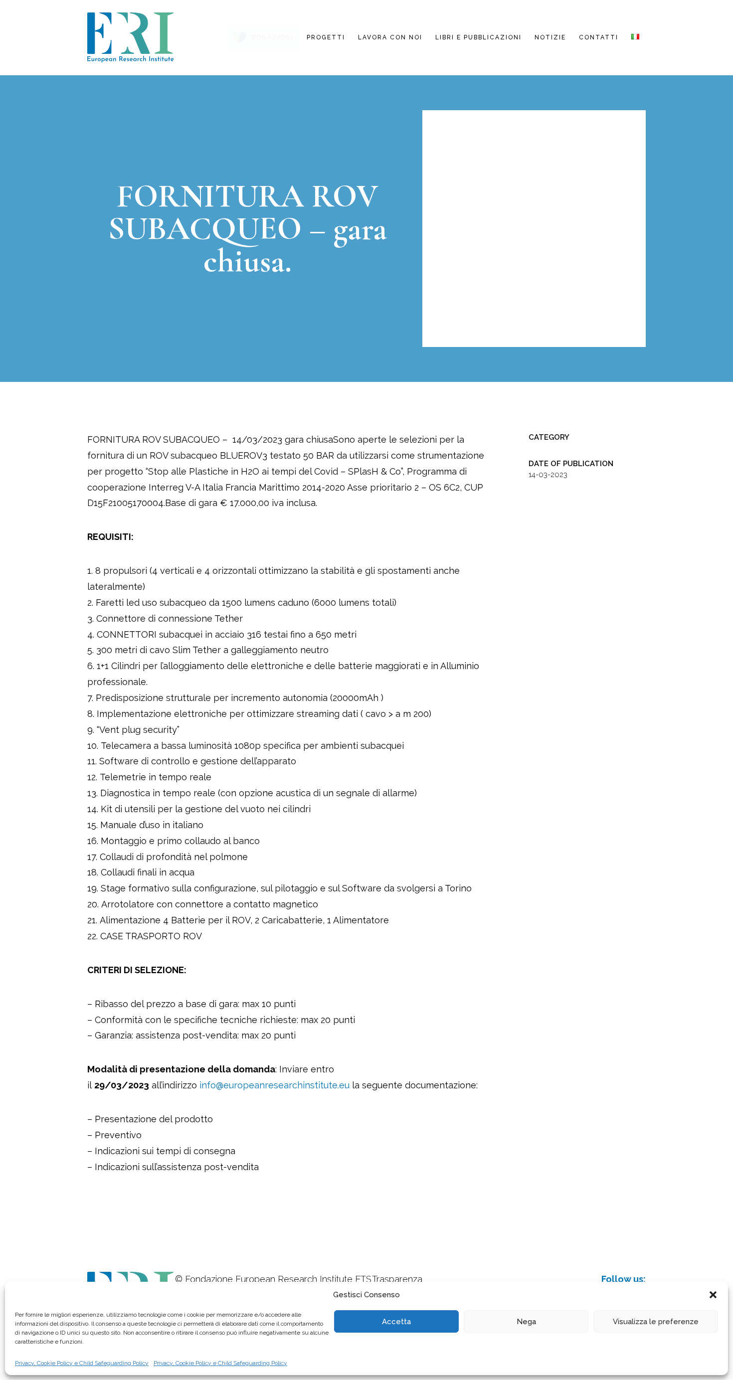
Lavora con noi (390, 37)
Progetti (326, 37)
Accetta (396, 1321)
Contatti (598, 37)
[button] (713, 1295)
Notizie (550, 37)
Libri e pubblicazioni (478, 37)
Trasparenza (397, 1279)
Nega (526, 1321)
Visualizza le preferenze (656, 1321)
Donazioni (272, 37)
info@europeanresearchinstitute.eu (274, 1085)
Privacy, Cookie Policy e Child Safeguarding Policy (82, 1363)
